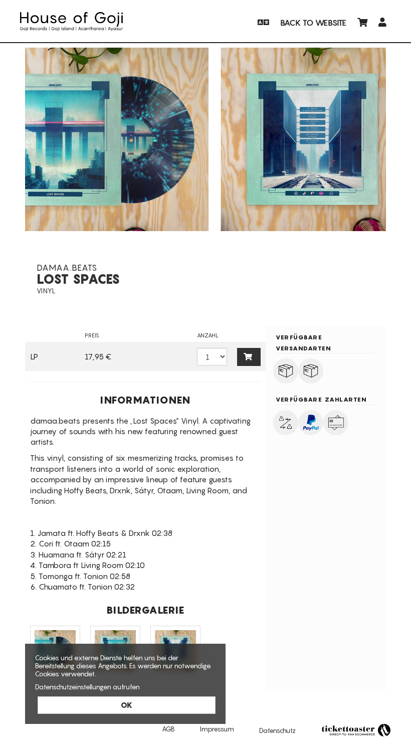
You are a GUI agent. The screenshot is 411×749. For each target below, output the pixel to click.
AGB (168, 729)
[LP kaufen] (249, 356)
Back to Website (313, 23)
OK (126, 704)
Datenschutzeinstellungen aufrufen (87, 687)
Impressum (217, 729)
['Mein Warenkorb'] (363, 22)
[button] (263, 22)
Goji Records (71, 22)
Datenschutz (277, 730)
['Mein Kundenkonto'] (383, 22)
